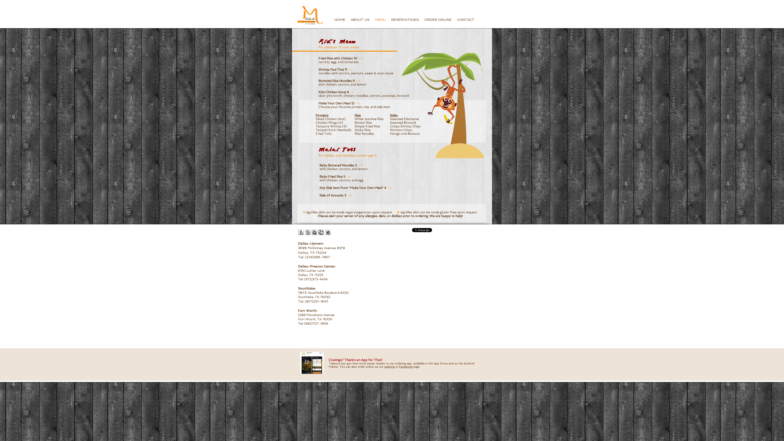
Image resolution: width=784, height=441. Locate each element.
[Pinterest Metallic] (307, 232)
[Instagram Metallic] (314, 232)
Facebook (406, 366)
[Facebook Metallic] (301, 232)
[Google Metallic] (321, 232)
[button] (360, 20)
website (389, 366)
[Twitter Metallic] (328, 232)
